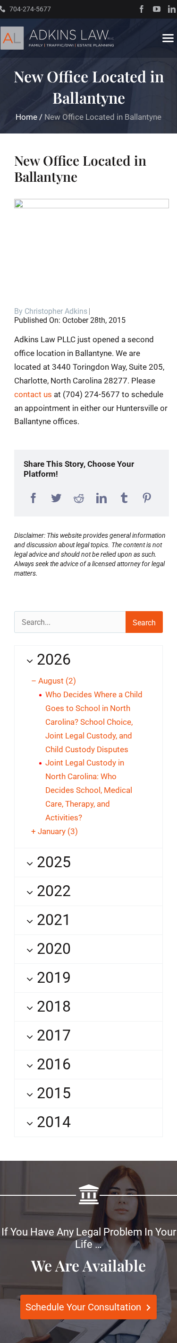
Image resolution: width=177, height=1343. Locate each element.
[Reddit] (79, 498)
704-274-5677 (30, 9)
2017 (52, 1035)
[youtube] (156, 9)
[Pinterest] (147, 498)
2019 (52, 978)
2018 (52, 1006)
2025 (52, 862)
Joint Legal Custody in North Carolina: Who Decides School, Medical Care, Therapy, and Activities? (88, 790)
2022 (52, 891)
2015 (52, 1093)
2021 (52, 920)
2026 (52, 659)
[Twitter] (56, 498)
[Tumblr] (124, 498)
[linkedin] (172, 9)
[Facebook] (33, 498)
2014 (52, 1122)
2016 (52, 1064)
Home (26, 117)
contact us (33, 394)
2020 (52, 949)
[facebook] (141, 9)
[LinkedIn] (101, 498)
